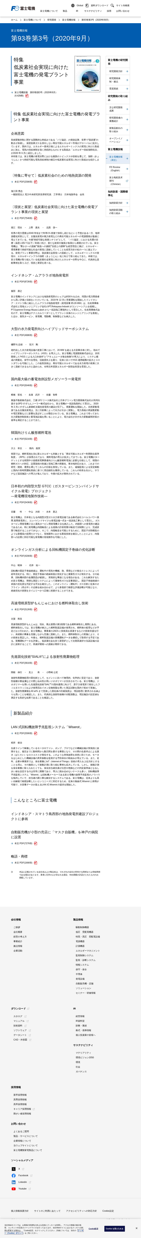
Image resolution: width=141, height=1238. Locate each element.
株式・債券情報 (83, 1030)
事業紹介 (17, 941)
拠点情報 (17, 946)
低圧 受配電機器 (84, 932)
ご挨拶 (16, 927)
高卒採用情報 (20, 1104)
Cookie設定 (108, 1211)
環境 (78, 1062)
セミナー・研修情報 (86, 993)
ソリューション (83, 988)
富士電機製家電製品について (27, 1150)
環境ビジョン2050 (85, 1057)
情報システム (82, 965)
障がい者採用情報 (22, 1113)
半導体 (79, 974)
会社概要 (17, 932)
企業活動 (17, 951)
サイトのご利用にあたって (47, 1211)
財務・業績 (81, 1025)
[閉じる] (137, 1228)
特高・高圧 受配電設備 (88, 936)
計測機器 (80, 946)
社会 (78, 1067)
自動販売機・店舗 (84, 983)
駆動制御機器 (82, 927)
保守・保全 (81, 969)
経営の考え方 (20, 936)
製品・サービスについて (25, 1136)
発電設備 (80, 979)
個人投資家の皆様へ (86, 1035)
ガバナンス (81, 1071)
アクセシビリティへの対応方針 (81, 1211)
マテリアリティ (83, 1053)
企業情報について (22, 1141)
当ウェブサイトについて (25, 1145)
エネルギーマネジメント (88, 951)
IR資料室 (80, 1021)
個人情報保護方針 (20, 1211)
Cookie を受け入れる (114, 1229)
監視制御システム (84, 955)
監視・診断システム (86, 960)
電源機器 (80, 941)
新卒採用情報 (20, 1095)
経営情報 (80, 1016)
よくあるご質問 (21, 1131)
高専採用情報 (20, 1099)
